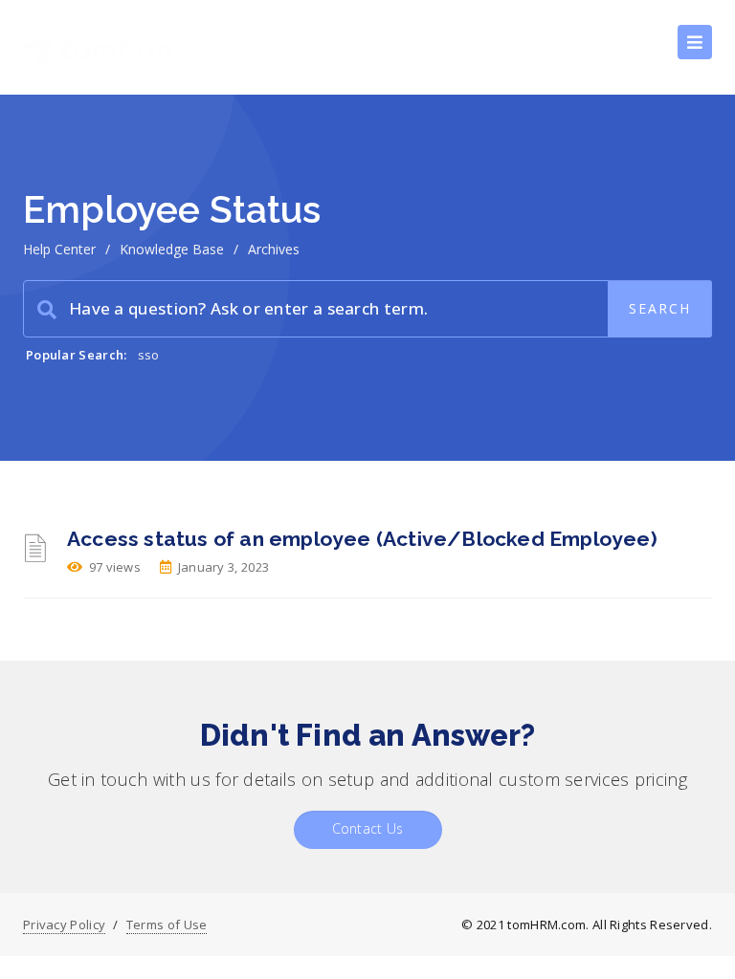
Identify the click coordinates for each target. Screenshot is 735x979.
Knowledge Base (172, 249)
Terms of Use (167, 924)
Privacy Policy (64, 924)
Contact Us (368, 828)
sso (149, 354)
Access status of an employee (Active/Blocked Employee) (362, 539)
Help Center (59, 249)
